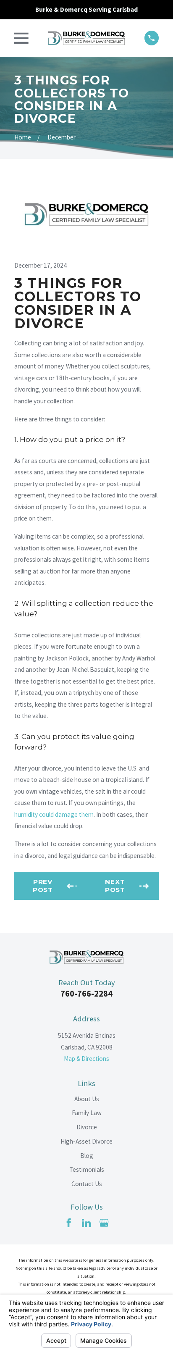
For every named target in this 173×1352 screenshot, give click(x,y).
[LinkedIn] (86, 1222)
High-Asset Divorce (86, 1141)
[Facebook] (68, 1222)
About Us (86, 1099)
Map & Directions (86, 1059)
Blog (86, 1156)
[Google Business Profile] (104, 1222)
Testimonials (86, 1169)
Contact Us (86, 1184)
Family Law (87, 1113)
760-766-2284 (86, 993)
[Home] (86, 38)
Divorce (86, 1127)
